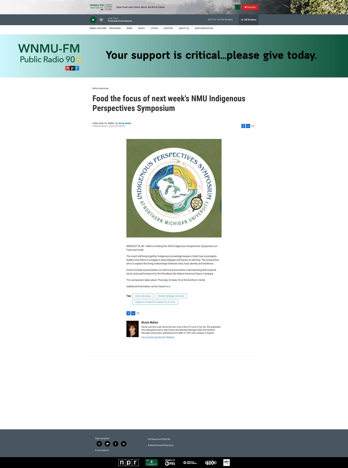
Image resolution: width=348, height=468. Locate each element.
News (130, 28)
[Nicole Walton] (132, 329)
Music (141, 28)
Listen (154, 28)
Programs (115, 28)
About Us (184, 28)
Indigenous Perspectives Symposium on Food (155, 302)
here (167, 286)
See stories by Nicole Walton (157, 337)
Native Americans (100, 88)
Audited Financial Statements (160, 445)
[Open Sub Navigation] (123, 28)
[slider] (105, 19)
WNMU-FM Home (98, 28)
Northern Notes (204, 28)
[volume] (101, 20)
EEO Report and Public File (159, 439)
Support (168, 28)
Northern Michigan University (171, 296)
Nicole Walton (125, 123)
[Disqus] (174, 393)
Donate (251, 7)
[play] (93, 19)
